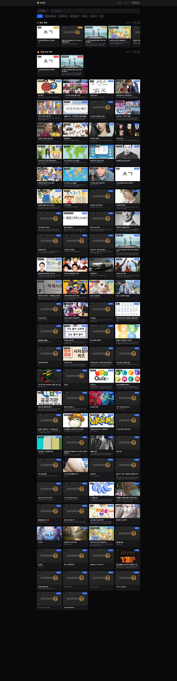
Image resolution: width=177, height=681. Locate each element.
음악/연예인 (75, 16)
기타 (101, 16)
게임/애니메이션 (50, 16)
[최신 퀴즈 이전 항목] (134, 22)
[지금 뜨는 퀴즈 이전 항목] (134, 51)
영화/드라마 (63, 16)
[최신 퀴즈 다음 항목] (138, 22)
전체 (39, 16)
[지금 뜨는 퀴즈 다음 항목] (138, 51)
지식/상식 (93, 16)
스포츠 (84, 16)
